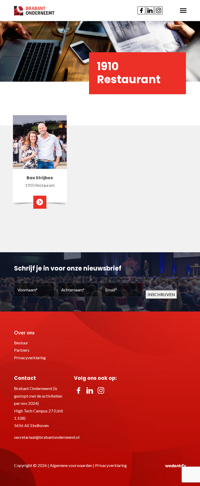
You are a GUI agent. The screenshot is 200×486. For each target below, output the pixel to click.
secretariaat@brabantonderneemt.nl (46, 437)
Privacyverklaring (30, 357)
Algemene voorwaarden (71, 465)
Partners (21, 349)
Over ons (24, 332)
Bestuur (21, 342)
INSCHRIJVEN (161, 294)
